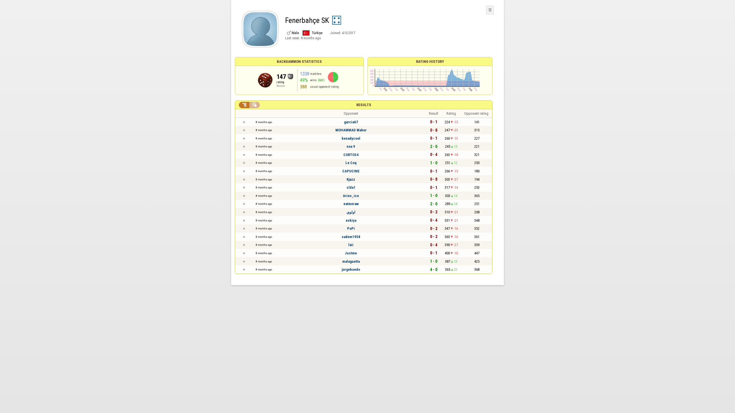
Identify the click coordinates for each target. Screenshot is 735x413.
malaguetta (351, 261)
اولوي (351, 212)
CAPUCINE (350, 171)
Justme (351, 253)
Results (363, 105)
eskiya (351, 220)
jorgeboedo (351, 269)
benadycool (351, 138)
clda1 (351, 187)
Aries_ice (351, 196)
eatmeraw (351, 204)
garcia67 (351, 122)
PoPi (351, 228)
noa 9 (351, 146)
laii (350, 245)
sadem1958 (351, 237)
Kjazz (351, 179)
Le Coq (351, 163)
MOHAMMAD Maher (351, 130)
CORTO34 (351, 155)
